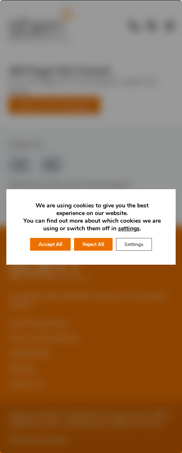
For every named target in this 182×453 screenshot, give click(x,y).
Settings (133, 244)
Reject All (93, 244)
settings (129, 228)
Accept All (50, 244)
